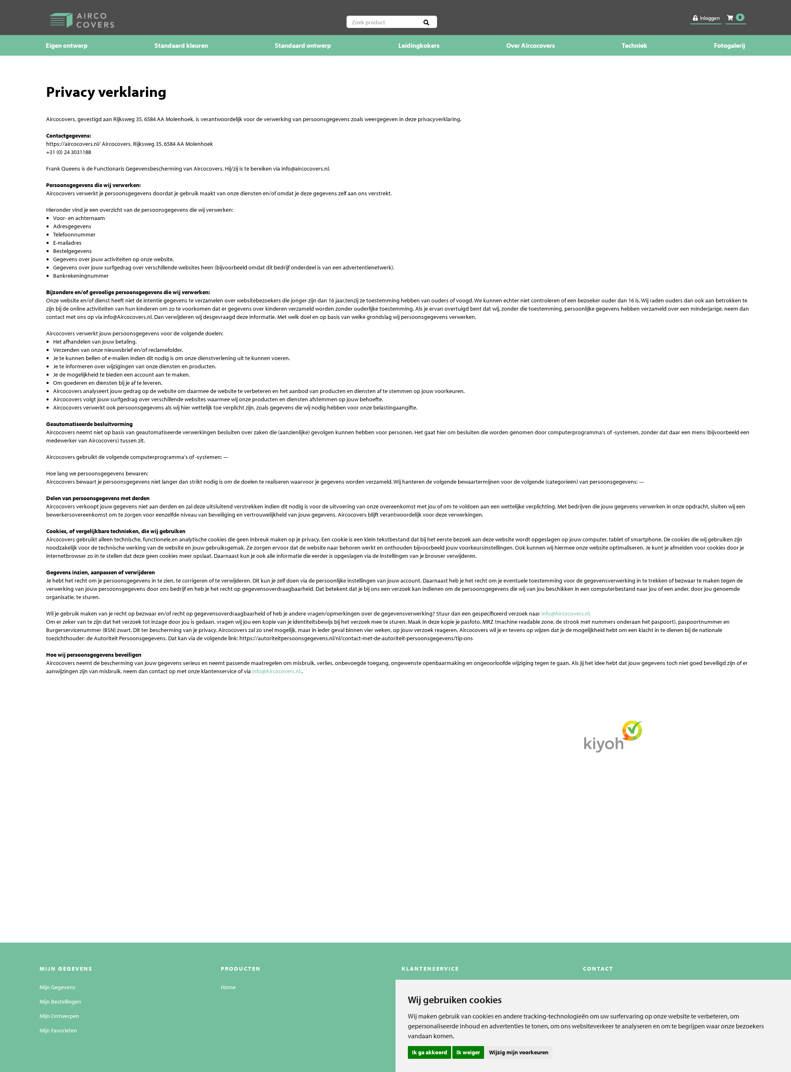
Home (228, 987)
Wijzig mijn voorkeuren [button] (518, 1052)
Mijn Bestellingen (60, 1001)
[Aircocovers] (156, 19)
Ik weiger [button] (468, 1052)
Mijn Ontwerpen (59, 1016)
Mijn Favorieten (58, 1030)
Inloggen (709, 17)
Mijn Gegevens (57, 987)
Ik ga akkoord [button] (429, 1052)
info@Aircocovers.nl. (566, 613)
